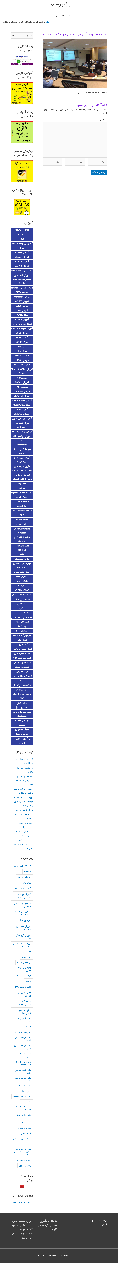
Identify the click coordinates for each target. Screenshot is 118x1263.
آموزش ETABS (22, 319)
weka (22, 554)
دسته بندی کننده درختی (22, 617)
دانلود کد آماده (25, 1123)
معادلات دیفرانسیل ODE (22, 696)
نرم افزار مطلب (24, 1160)
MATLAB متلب (22, 501)
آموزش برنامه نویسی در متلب (23, 896)
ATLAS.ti (22, 234)
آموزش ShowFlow (22, 396)
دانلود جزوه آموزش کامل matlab (23, 1063)
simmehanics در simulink (22, 548)
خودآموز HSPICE (24, 975)
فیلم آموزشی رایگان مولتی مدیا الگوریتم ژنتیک (22, 1151)
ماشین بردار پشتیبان (22, 685)
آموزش (22, 248)
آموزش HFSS (22, 337)
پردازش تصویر (25, 1165)
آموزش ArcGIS (22, 266)
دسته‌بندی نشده (22, 622)
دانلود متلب (25, 1091)
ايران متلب (59, 4)
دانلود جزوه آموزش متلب (23, 1055)
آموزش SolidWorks (22, 405)
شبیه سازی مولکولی (22, 662)
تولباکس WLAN (22, 590)
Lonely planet (24, 877)
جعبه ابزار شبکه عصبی (24, 969)
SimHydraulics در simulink (22, 539)
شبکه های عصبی (22, 653)
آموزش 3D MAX (22, 252)
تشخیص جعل (21, 581)
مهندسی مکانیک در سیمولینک (22, 714)
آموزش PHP (22, 378)
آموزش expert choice (22, 324)
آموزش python (21, 387)
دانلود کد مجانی (24, 1128)
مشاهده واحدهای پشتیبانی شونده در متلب (24, 780)
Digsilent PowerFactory (22, 492)
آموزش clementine (22, 296)
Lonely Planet (22, 497)
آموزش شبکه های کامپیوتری (22, 425)
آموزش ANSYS (22, 261)
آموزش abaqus (22, 257)
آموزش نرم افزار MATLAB (23, 928)
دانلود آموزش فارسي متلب (25, 1012)
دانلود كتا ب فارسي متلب (23, 1079)
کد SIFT (22, 680)
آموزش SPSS (22, 409)
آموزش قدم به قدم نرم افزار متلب (23, 913)
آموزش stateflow (22, 414)
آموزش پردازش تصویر (22, 418)
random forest (21, 519)
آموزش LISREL (22, 355)
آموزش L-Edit (22, 346)
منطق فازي (22, 703)
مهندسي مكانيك (22, 720)
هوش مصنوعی (22, 729)
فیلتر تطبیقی (22, 671)
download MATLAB (22, 866)
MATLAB (26, 883)
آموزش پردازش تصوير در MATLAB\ (22, 945)
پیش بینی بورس (22, 572)
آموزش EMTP (22, 310)
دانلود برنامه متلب (23, 1032)
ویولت (22, 725)
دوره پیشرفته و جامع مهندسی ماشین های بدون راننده (23, 801)
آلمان (22, 239)
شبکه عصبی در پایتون (22, 649)
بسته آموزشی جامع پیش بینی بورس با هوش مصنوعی (24, 835)
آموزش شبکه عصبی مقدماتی (22, 905)
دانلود (22, 608)
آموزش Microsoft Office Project (22, 371)
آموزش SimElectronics (22, 400)
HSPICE (27, 871)
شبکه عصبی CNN (22, 644)
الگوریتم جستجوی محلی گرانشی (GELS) (22, 477)
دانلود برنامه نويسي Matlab (22, 1039)
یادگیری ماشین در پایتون (22, 740)
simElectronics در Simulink (22, 531)
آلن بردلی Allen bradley (22, 243)
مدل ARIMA (22, 689)
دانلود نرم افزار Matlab (22, 1096)
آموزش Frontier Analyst (22, 328)
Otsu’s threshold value (22, 510)
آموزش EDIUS (22, 306)
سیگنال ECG (22, 631)
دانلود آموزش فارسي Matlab (24, 1003)
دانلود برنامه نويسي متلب (22, 1047)
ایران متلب (26, 957)
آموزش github (22, 333)
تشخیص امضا (21, 576)
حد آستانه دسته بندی (22, 594)
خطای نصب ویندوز (24, 810)
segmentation (22, 524)
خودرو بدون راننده (22, 599)
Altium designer (22, 230)
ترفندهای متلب (24, 962)
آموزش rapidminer (22, 391)
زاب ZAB (22, 626)
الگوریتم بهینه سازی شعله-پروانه (22, 460)
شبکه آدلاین (22, 640)
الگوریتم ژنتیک (25, 951)
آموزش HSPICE (22, 342)
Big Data (22, 483)
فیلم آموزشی (26, 1143)
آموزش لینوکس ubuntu (22, 431)
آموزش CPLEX (22, 301)
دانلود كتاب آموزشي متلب (23, 1071)
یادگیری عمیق (22, 734)
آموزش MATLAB (23, 888)
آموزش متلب (24, 920)
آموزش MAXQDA (22, 364)
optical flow (22, 506)
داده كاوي (21, 603)
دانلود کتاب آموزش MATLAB (23, 1108)
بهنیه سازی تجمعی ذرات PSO (22, 565)
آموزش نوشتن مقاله (22, 436)
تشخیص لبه (22, 585)
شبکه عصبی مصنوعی (22, 1138)
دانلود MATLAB (23, 987)
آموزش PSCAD (22, 382)
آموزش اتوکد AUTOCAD (22, 270)
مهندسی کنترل (22, 707)
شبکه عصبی (26, 1133)
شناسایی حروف (22, 667)
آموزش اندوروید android (22, 287)
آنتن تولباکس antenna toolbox (22, 451)
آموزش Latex (22, 351)
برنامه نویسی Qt (22, 559)
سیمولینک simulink (22, 635)
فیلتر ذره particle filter (22, 676)
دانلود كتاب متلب (24, 1085)
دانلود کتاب (26, 1101)
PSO (22, 515)
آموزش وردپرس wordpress (22, 442)
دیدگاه (103, 120)
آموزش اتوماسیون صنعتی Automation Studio (22, 279)
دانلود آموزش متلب (22, 1027)
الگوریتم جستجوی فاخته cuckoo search (22, 468)
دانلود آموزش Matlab (24, 994)
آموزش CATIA (22, 292)
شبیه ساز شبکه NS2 (22, 658)
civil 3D (22, 488)
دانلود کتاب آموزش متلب (23, 1116)
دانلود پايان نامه (22, 612)
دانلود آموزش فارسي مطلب (22, 1020)
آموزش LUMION (22, 360)
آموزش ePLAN (22, 315)
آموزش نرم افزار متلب (24, 937)
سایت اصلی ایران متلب (59, 15)
